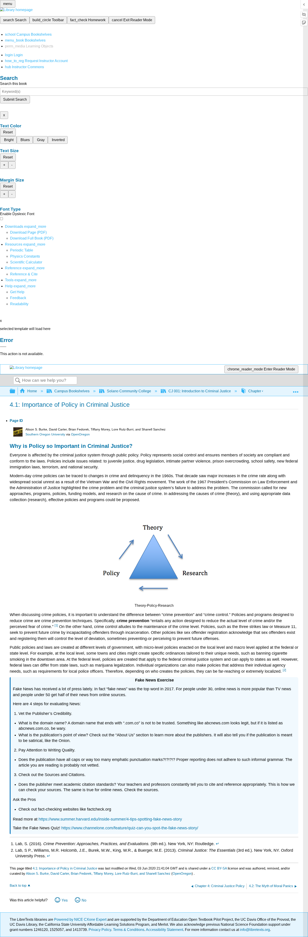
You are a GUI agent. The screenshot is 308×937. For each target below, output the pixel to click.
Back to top (18, 885)
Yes (65, 900)
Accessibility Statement (164, 930)
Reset (8, 132)
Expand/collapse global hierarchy (15, 391)
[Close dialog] (3, 346)
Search (17, 380)
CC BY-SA (219, 868)
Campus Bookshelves (71, 391)
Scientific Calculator (26, 262)
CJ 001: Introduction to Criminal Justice (200, 391)
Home (32, 391)
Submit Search (15, 99)
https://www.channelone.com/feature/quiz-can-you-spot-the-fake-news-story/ (129, 828)
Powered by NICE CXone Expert (80, 919)
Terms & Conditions (128, 930)
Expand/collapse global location (295, 389)
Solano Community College (129, 391)
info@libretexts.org (254, 930)
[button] (18, 298)
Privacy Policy (100, 930)
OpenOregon (80, 434)
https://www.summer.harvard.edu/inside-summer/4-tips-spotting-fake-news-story (110, 819)
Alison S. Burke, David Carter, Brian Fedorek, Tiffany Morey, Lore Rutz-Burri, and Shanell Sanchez (98, 873)
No (84, 900)
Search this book (13, 84)
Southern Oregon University (45, 434)
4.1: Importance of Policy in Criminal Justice (65, 868)
